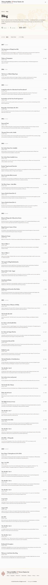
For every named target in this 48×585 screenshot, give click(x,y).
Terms (38, 575)
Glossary (29, 575)
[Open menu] (45, 2)
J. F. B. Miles (21, 37)
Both (7, 37)
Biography (12, 575)
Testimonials (24, 575)
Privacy (34, 575)
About (8, 575)
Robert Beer (13, 37)
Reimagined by (32, 581)
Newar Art (18, 575)
